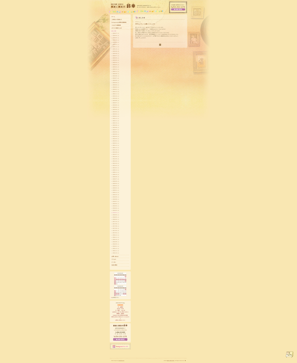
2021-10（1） (116, 149)
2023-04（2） (116, 109)
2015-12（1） (116, 248)
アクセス (114, 259)
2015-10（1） (116, 253)
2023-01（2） (116, 116)
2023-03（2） (116, 111)
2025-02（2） (116, 67)
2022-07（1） (116, 129)
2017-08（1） (116, 226)
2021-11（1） (116, 147)
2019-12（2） (116, 192)
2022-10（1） (116, 123)
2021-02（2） (116, 165)
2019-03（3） (116, 210)
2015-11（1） (116, 250)
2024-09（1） (116, 73)
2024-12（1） (116, 69)
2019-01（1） (116, 212)
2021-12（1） (116, 145)
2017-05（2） (116, 230)
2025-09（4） (116, 51)
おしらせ (114, 31)
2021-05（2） (116, 158)
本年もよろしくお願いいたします (145, 24)
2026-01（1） (116, 44)
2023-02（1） (116, 114)
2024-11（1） (116, 71)
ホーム (113, 16)
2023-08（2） (116, 100)
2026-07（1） (116, 33)
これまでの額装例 (116, 25)
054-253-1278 (179, 7)
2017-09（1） (116, 223)
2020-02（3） (116, 188)
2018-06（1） (116, 214)
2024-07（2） (116, 78)
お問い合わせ (115, 256)
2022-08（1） (116, 127)
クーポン (114, 262)
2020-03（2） (116, 185)
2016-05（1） (116, 244)
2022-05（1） (116, 134)
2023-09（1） (116, 98)
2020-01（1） (116, 190)
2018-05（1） (116, 217)
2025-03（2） (116, 64)
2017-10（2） (116, 221)
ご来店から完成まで (117, 19)
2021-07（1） (116, 154)
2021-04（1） (116, 161)
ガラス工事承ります (117, 28)
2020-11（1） (116, 172)
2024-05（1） (116, 80)
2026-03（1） (116, 40)
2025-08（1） (116, 53)
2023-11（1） (116, 93)
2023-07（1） (116, 102)
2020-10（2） (116, 174)
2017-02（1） (116, 232)
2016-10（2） (116, 239)
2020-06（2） (116, 181)
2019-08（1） (116, 199)
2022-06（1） (116, 132)
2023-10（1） (116, 96)
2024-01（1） (116, 89)
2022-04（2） (116, 136)
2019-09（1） (116, 197)
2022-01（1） (116, 143)
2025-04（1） (116, 62)
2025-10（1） (116, 49)
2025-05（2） (116, 60)
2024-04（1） (116, 82)
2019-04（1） (116, 208)
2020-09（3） (116, 176)
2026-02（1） (116, 42)
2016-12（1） (116, 235)
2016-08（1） (116, 241)
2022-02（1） (116, 141)
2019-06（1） (116, 203)
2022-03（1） (116, 138)
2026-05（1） (116, 37)
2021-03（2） (116, 163)
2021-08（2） (116, 152)
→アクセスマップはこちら (120, 329)
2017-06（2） (116, 228)
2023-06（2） (116, 105)
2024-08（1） (116, 76)
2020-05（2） (116, 183)
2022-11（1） (116, 120)
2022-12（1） (116, 118)
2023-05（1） (116, 107)
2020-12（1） (116, 170)
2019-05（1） (116, 206)
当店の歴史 (114, 265)
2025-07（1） (116, 55)
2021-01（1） (116, 167)
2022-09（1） (116, 125)
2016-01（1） (116, 246)
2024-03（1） (116, 84)
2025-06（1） (116, 58)
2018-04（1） (116, 219)
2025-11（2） (116, 46)
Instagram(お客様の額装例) (119, 22)
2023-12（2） (116, 91)
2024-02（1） (116, 87)
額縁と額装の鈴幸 (170, 360)
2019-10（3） (116, 194)
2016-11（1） (116, 237)
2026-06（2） (116, 35)
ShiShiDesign (121, 360)
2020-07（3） (116, 179)
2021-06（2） (116, 156)
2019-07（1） (116, 201)
